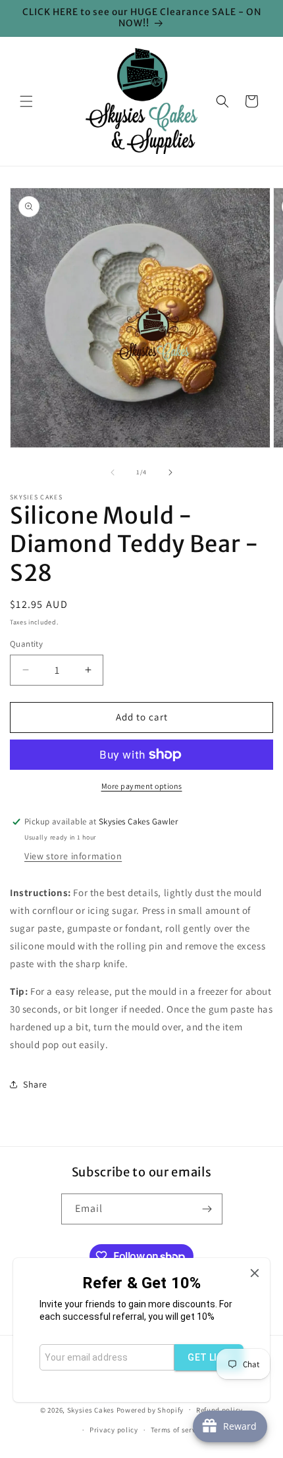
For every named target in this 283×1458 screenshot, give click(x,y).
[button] (26, 101)
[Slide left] (112, 472)
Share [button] (35, 1084)
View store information (73, 856)
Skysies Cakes (91, 1409)
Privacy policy (114, 1429)
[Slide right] (170, 472)
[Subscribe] (207, 1209)
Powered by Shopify (150, 1409)
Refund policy (219, 1410)
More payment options (141, 786)
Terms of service (178, 1429)
